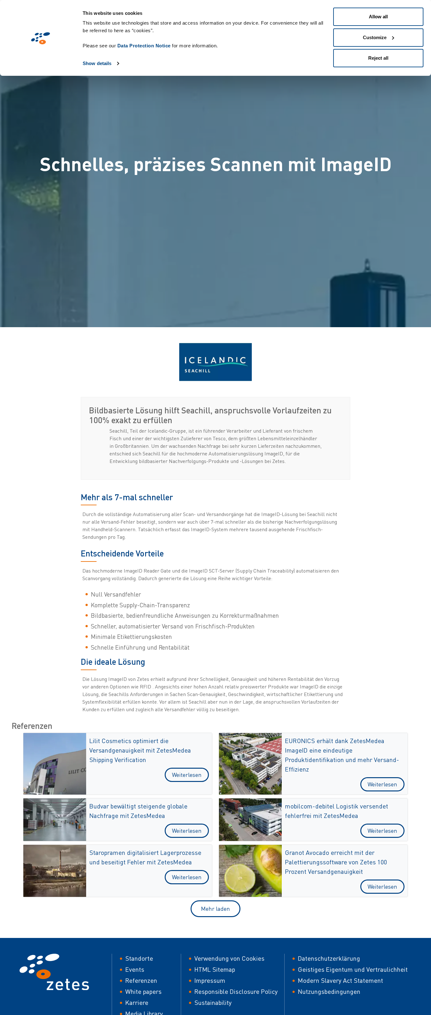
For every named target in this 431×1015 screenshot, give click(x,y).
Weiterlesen (187, 774)
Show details (97, 63)
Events (134, 969)
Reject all (378, 58)
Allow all (378, 16)
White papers (143, 991)
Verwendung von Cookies (229, 958)
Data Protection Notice (144, 45)
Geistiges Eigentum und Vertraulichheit (353, 969)
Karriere (136, 1002)
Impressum (209, 980)
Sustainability (213, 1002)
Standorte (139, 958)
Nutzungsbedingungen (329, 991)
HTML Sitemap (214, 969)
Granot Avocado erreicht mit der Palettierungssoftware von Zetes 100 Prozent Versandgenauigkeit (336, 862)
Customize (375, 37)
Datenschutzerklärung (329, 958)
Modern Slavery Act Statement (340, 980)
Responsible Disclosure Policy (236, 991)
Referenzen (141, 980)
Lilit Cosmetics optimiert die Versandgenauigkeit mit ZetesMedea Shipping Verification (140, 750)
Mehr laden (215, 908)
